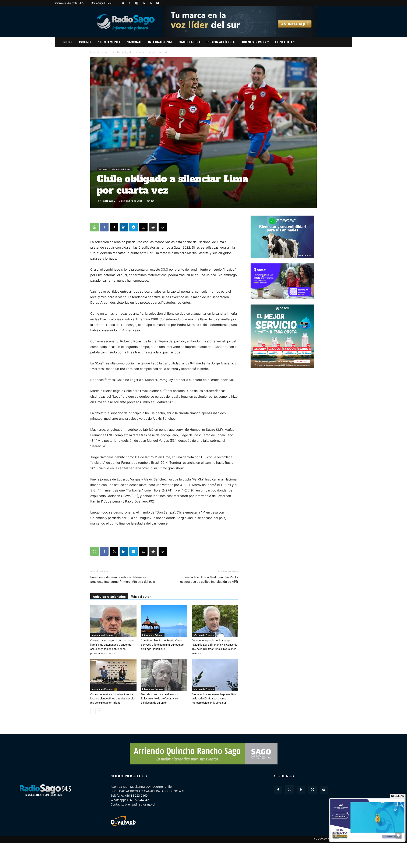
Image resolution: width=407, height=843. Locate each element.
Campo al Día (190, 42)
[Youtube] (158, 3)
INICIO (67, 42)
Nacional (134, 42)
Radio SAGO (109, 200)
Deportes (106, 52)
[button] (123, 2)
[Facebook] (130, 3)
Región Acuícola (220, 42)
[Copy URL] (163, 227)
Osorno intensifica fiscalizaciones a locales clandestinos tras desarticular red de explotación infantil (112, 698)
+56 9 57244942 (138, 800)
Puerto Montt (109, 42)
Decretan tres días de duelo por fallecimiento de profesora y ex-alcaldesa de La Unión (160, 698)
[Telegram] (133, 227)
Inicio (93, 52)
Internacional (160, 42)
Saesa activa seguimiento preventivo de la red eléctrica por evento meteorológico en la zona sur (214, 698)
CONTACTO (283, 42)
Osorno (84, 42)
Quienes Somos (253, 42)
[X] (151, 3)
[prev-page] (93, 711)
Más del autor (141, 596)
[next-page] (99, 711)
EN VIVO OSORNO (324, 839)
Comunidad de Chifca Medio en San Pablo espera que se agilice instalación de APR (208, 579)
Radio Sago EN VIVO (102, 2)
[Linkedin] (124, 227)
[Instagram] (137, 3)
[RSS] (144, 3)
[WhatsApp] (94, 227)
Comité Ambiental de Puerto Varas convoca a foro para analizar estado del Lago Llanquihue (162, 645)
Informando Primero (121, 169)
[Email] (143, 227)
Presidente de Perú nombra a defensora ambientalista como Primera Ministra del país (122, 579)
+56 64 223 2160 (136, 795)
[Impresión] (153, 227)
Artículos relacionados (109, 596)
